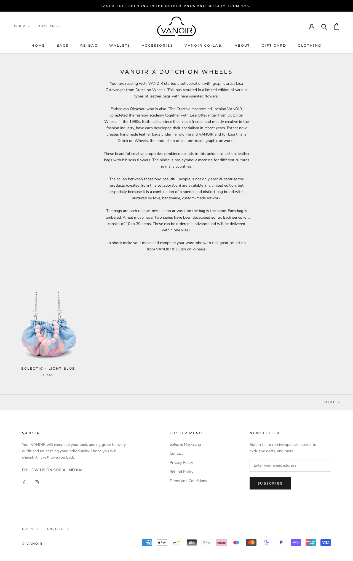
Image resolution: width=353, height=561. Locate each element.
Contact (176, 453)
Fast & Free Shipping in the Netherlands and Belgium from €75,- (176, 6)
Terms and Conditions (188, 480)
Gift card (274, 45)
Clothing (309, 45)
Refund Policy (181, 471)
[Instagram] (37, 482)
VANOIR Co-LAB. (203, 45)
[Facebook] (24, 482)
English (46, 26)
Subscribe (270, 483)
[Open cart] (336, 26)
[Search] (324, 26)
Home (38, 45)
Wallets (119, 45)
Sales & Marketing (185, 444)
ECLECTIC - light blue (48, 368)
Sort (330, 402)
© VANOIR (32, 544)
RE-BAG (89, 45)
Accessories (157, 45)
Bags (63, 45)
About (242, 45)
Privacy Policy (181, 462)
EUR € (20, 26)
